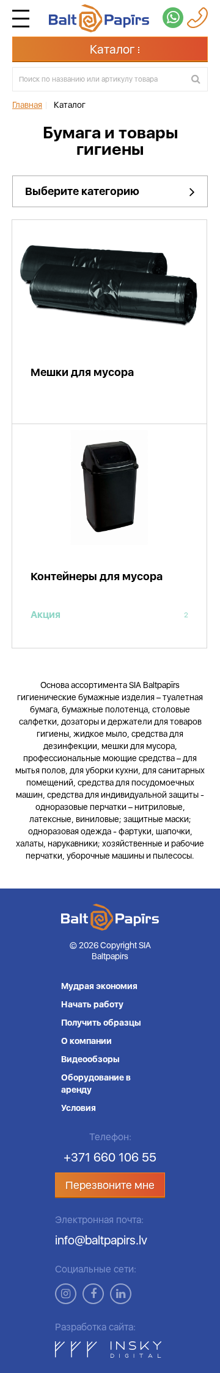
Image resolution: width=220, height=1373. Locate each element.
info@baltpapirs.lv (101, 1240)
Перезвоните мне (110, 1185)
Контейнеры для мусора (97, 576)
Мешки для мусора (82, 372)
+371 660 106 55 (110, 1157)
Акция (109, 614)
